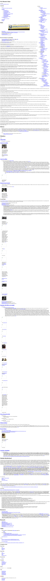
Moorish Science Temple (9, 171)
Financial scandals (44, 55)
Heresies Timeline (44, 15)
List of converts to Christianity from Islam (7, 524)
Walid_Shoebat (14, 530)
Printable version (4, 573)
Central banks (47, 83)
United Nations (46, 84)
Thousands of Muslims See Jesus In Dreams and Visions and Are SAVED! (12, 534)
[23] (17, 427)
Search (1, 566)
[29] (48, 474)
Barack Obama (3, 428)
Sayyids (42, 515)
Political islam (4, 521)
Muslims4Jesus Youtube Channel (7, 533)
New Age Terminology (43, 20)
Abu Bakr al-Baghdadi (4, 450)
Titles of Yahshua (43, 22)
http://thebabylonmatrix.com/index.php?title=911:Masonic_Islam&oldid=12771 (14, 542)
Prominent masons (46, 69)
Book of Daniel (42, 11)
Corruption (42, 54)
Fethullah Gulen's (41, 513)
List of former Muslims (5, 541)
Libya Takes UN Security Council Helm (9, 307)
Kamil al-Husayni (4, 204)
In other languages (4, 555)
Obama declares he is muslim (7, 430)
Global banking (46, 82)
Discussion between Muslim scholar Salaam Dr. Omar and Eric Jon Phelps (11, 512)
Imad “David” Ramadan (39, 471)
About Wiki (3, 579)
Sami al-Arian (5, 467)
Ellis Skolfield (10, 523)
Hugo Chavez (5, 349)
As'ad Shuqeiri (4, 203)
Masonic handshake (4, 364)
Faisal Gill (33, 471)
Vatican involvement (4, 39)
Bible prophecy (41, 10)
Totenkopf (5, 294)
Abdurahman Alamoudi (9, 466)
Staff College (14, 308)
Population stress (43, 47)
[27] (21, 474)
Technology (42, 28)
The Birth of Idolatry (43, 12)
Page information (4, 574)
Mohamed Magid (45, 474)
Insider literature (43, 44)
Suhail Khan (19, 467)
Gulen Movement (46, 513)
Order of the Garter (46, 66)
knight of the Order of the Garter (23, 131)
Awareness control (43, 26)
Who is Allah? (3, 31)
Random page (3, 564)
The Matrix (40, 24)
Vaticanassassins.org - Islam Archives (6, 34)
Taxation (42, 53)
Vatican (43, 62)
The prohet (3, 40)
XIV (42, 39)
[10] (5, 440)
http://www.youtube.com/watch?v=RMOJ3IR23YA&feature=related (10, 539)
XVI (45, 39)
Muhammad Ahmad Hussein (5, 303)
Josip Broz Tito (5, 322)
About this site (41, 7)
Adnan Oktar (3, 139)
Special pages (3, 572)
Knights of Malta (46, 67)
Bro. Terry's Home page (44, 8)
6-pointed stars (5, 154)
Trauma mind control (42, 30)
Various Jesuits (44, 60)
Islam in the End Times (5, 522)
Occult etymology (43, 40)
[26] (20, 474)
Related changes (4, 571)
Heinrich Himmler (4, 264)
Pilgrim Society (46, 65)
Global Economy (43, 56)
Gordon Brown (5, 342)
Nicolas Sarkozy (5, 371)
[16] (25, 171)
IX (43, 38)
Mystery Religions (43, 18)
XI (45, 38)
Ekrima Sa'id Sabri (4, 302)
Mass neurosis (42, 27)
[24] (43, 455)
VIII (42, 38)
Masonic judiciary (44, 80)
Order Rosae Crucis (46, 71)
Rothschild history (46, 73)
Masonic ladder (46, 70)
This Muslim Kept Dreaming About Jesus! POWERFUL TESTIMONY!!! (12, 535)
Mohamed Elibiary (16, 474)
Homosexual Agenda (44, 48)
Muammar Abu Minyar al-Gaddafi (7, 305)
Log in (3, 558)
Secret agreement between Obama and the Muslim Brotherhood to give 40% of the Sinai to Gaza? (14, 431)
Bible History (42, 16)
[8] (5, 356)
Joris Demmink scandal (45, 32)
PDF (17, 39)
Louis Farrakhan (3, 159)
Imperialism (42, 52)
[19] (13, 186)
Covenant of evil (43, 45)
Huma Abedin (44, 484)
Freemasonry (45, 68)
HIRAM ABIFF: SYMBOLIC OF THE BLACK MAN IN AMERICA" (23, 170)
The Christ (40, 21)
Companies (42, 86)
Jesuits (41, 58)
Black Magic (40, 17)
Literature (42, 43)
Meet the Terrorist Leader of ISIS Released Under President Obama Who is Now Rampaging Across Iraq (16, 456)
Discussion (3, 548)
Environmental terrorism (44, 49)
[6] (5, 276)
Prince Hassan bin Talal (5, 414)
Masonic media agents (45, 76)
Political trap (42, 50)
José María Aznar (5, 380)
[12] (28, 161)
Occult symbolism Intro (42, 37)
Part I (4, 531)
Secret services (45, 81)
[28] (22, 474)
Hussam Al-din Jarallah (5, 301)
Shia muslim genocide (5, 511)
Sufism (7, 133)
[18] (12, 186)
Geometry (42, 41)
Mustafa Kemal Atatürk (5, 183)
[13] (29, 161)
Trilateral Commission (46, 85)
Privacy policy (3, 578)
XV (43, 39)
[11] (28, 131)
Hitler (4, 248)
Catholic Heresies (43, 14)
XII (46, 38)
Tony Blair (4, 329)
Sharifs (48, 515)
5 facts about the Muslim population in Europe (7, 526)
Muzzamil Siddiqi (14, 467)
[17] (5, 173)
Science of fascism (43, 46)
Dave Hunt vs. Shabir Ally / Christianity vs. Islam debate (11, 32)
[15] (33, 169)
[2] (4, 181)
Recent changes (4, 563)
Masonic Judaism (44, 72)
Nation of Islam (11, 160)
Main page (3, 561)
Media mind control (41, 33)
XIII (41, 39)
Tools (2, 554)
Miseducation (42, 25)
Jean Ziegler (4, 394)
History (4, 133)
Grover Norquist (19, 466)
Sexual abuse (42, 31)
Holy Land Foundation (5, 480)
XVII (46, 39)
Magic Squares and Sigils (44, 19)
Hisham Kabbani (3, 422)
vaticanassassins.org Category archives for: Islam (8, 525)
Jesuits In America (44, 59)
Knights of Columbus (46, 64)
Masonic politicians (44, 79)
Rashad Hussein (26, 484)
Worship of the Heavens (47, 13)
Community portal (4, 562)
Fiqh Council (9, 467)
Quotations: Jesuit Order (45, 61)
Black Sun (5, 263)
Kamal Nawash (29, 471)
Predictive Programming (44, 34)
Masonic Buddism (44, 75)
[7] (6, 329)
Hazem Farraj (24, 534)
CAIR (2, 478)
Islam (13, 39)
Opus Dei (45, 63)
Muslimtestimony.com (4, 536)
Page (2, 547)
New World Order (42, 78)
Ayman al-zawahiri (4, 142)
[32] (14, 485)
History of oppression (42, 42)
